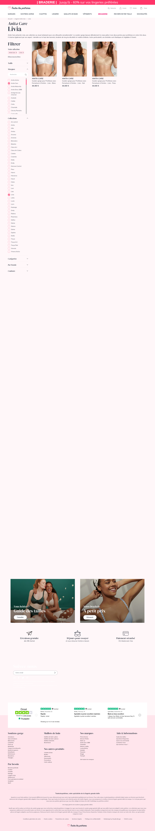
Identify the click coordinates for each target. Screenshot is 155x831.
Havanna (14, 176)
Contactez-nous (121, 742)
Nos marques (86, 733)
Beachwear (47, 742)
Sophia (13, 232)
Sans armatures (12, 739)
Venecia (13, 248)
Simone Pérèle (84, 739)
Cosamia (14, 157)
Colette (13, 153)
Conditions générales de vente (32, 819)
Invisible (10, 771)
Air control (14, 122)
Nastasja (14, 207)
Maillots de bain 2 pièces (51, 739)
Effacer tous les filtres (14, 56)
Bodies (46, 754)
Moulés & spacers (13, 750)
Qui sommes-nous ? (122, 744)
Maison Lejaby (84, 746)
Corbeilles (11, 742)
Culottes (43, 14)
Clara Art (14, 147)
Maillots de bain (71, 14)
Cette (13, 104)
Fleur (12, 169)
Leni (12, 188)
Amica (13, 131)
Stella (13, 236)
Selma (13, 229)
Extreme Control (16, 166)
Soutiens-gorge (27, 14)
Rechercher (113, 8)
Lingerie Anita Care (20, 19)
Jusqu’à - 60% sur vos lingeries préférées (77, 2)
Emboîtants (11, 752)
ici (24, 687)
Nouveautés (142, 14)
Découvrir (90, 617)
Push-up (10, 744)
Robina (13, 213)
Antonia (13, 138)
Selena (13, 226)
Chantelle (14, 107)
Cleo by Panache (16, 110)
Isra (12, 185)
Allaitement (11, 777)
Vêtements (87, 14)
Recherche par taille (123, 14)
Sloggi (82, 754)
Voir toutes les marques (87, 759)
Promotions (47, 760)
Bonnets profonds (13, 768)
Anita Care (12, 52)
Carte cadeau (48, 762)
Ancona (13, 134)
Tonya (13, 239)
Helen (13, 182)
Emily (12, 163)
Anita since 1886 (85, 742)
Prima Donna (84, 737)
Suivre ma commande (122, 740)
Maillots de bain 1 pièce (51, 737)
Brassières (11, 756)
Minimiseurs (11, 754)
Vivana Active (15, 251)
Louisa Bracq (84, 748)
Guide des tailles (121, 737)
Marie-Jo (82, 740)
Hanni (13, 172)
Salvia (13, 223)
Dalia (12, 160)
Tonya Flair (14, 245)
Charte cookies (48, 819)
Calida (13, 101)
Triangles (10, 758)
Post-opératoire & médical (15, 779)
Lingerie (55, 14)
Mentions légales (77, 819)
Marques (11, 14)
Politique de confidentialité (92, 819)
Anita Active (15, 80)
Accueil (10, 19)
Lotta (12, 198)
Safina (13, 220)
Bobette (13, 144)
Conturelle (14, 114)
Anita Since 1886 (16, 89)
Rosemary (14, 217)
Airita (13, 125)
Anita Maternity (16, 86)
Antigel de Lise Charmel (15, 94)
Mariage (10, 773)
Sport (9, 783)
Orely (12, 210)
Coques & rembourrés (14, 748)
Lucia (12, 201)
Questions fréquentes (122, 739)
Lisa (12, 191)
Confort (10, 769)
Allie (12, 128)
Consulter (20, 617)
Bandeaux (11, 746)
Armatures (11, 737)
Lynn (12, 204)
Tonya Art (14, 242)
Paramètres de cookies (62, 819)
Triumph (82, 756)
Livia (20, 52)
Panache (82, 752)
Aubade (13, 98)
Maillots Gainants (49, 740)
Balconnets (11, 740)
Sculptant (10, 781)
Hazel (13, 179)
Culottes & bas (48, 752)
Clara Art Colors (16, 150)
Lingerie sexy (12, 775)
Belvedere (14, 141)
